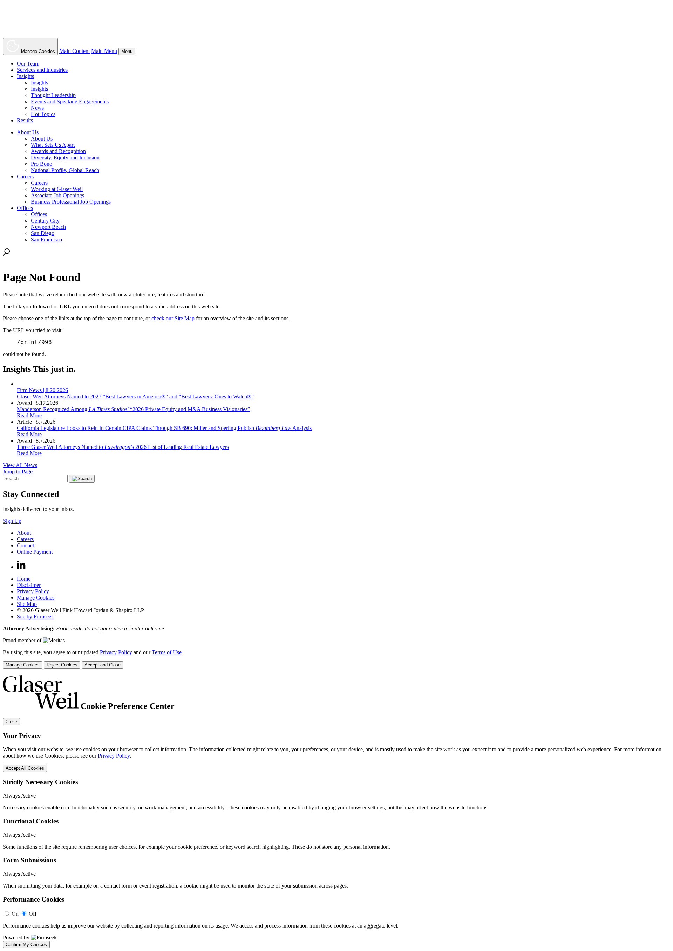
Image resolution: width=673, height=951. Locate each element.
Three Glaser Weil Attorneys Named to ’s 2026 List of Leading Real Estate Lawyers (123, 447)
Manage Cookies (35, 598)
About (24, 533)
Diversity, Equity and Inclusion (65, 157)
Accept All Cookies (25, 768)
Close (11, 721)
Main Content (74, 51)
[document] (336, 811)
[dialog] (336, 659)
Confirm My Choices (26, 944)
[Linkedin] (21, 567)
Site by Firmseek (35, 617)
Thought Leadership (53, 95)
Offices (25, 208)
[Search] (6, 254)
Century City (45, 221)
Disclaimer (29, 585)
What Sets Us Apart (53, 145)
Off (32, 914)
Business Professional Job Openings (71, 202)
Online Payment (35, 552)
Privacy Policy (33, 591)
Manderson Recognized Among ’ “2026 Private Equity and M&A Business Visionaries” (133, 409)
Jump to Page (18, 471)
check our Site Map (173, 318)
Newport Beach (48, 227)
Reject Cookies (62, 665)
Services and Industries (42, 70)
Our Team (28, 64)
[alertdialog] (336, 811)
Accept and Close (102, 665)
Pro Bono (41, 164)
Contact (25, 545)
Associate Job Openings (57, 195)
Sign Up (12, 521)
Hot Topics (43, 114)
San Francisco (46, 239)
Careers (25, 176)
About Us (28, 132)
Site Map (27, 604)
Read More (29, 415)
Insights (25, 76)
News (37, 108)
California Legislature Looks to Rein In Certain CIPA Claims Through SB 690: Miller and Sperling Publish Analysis (164, 428)
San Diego (42, 233)
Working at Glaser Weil (57, 189)
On (15, 914)
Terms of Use (167, 652)
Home (23, 579)
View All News (20, 465)
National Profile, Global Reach (65, 170)
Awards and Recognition (58, 151)
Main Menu (104, 51)
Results (25, 120)
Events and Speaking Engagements (70, 101)
